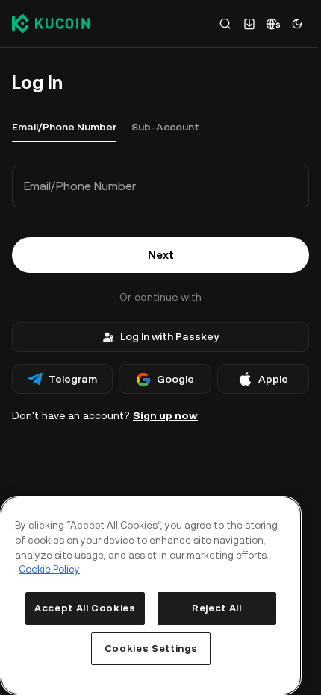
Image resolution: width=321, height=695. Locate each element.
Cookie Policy (49, 569)
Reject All (217, 608)
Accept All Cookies (85, 608)
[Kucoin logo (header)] (51, 23)
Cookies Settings (151, 648)
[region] (151, 595)
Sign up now (165, 415)
